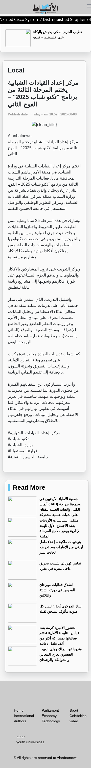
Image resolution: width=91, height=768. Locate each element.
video (74, 721)
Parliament (50, 710)
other (20, 737)
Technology (51, 721)
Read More (29, 487)
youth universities (30, 742)
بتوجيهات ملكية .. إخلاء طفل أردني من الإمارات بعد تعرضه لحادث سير (61, 547)
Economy (49, 716)
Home (19, 710)
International (24, 716)
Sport (74, 710)
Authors (20, 721)
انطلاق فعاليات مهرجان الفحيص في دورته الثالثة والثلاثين (57, 590)
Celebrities (78, 716)
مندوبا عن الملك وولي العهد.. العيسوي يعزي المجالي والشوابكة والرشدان (60, 654)
